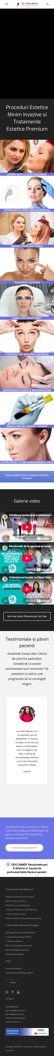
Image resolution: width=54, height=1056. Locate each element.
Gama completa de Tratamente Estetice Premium (27, 477)
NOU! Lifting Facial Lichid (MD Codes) (20, 933)
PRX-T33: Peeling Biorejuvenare (18, 945)
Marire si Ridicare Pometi (15, 901)
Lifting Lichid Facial (11, 69)
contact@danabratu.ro (17, 1010)
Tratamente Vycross (13, 941)
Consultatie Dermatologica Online (19, 973)
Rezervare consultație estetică (23, 88)
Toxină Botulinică (26, 69)
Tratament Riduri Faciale (15, 914)
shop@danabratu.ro (16, 1014)
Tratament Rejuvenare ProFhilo (18, 937)
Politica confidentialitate (15, 1018)
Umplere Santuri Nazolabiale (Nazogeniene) (23, 918)
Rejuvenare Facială (41, 69)
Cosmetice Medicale (13, 968)
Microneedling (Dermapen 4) (17, 950)
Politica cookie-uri (12, 1022)
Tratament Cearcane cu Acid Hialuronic (21, 910)
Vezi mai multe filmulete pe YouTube (27, 616)
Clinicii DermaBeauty (17, 830)
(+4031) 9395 (13, 1007)
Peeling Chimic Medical (14, 954)
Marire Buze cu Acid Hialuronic (17, 905)
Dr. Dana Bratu (27, 1047)
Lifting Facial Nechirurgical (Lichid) (19, 897)
